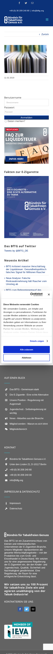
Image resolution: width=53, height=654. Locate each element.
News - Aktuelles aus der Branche (27, 418)
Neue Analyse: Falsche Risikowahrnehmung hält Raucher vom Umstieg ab (26, 281)
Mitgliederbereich (18, 429)
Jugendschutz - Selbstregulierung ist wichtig (28, 411)
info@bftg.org (38, 11)
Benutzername (12, 97)
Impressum (15, 503)
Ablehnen (26, 357)
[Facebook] (20, 609)
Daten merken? (16, 121)
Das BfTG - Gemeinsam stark (24, 389)
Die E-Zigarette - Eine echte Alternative (29, 395)
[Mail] (33, 609)
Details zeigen (37, 341)
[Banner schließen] (49, 294)
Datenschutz (16, 508)
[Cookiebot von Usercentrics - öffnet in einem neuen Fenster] (32, 294)
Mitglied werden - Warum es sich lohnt (29, 424)
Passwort (9, 107)
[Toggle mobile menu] (47, 19)
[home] (26, 534)
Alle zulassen (26, 349)
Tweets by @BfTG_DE (16, 250)
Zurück (45, 34)
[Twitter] (26, 609)
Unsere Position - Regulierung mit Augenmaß (27, 402)
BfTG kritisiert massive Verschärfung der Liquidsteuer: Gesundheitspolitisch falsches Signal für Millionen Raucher (26, 269)
